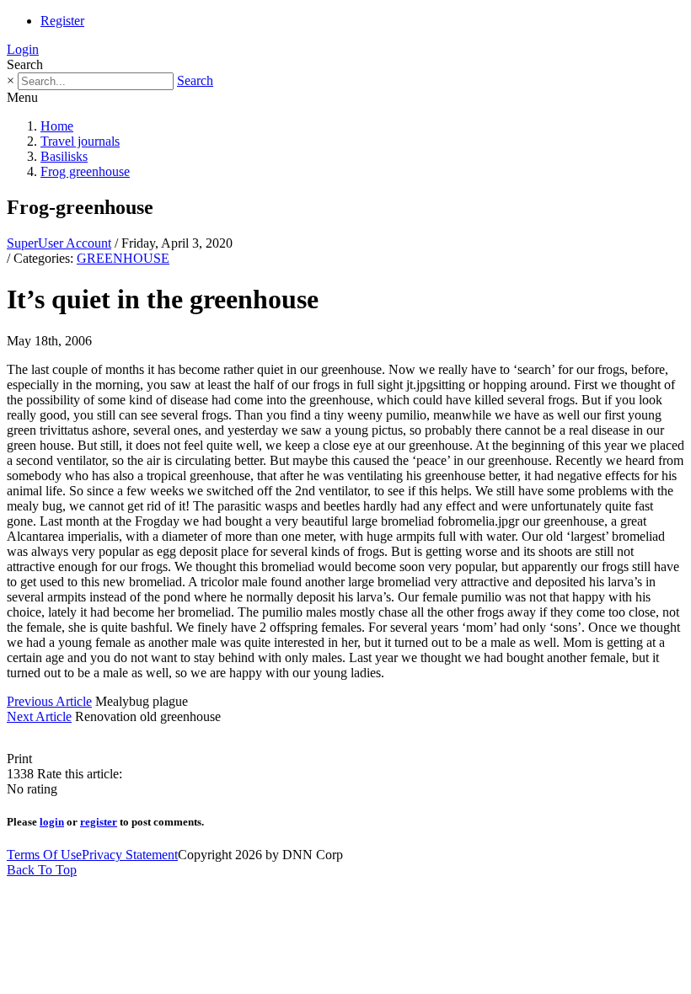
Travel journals (80, 141)
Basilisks (64, 156)
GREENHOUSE (123, 258)
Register (62, 20)
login (52, 821)
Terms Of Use (44, 854)
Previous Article (49, 701)
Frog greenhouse (85, 171)
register (98, 821)
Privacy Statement (130, 854)
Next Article (39, 716)
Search (195, 80)
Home (56, 126)
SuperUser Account (59, 243)
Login (23, 49)
